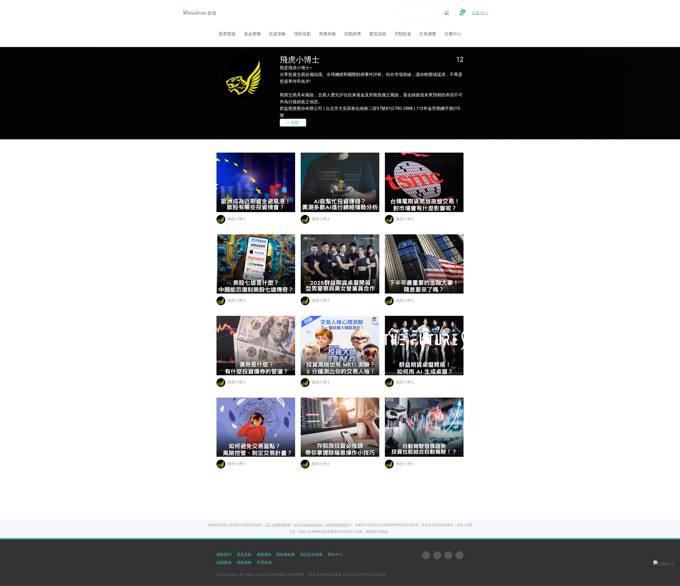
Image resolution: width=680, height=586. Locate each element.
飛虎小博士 (236, 219)
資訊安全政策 (311, 554)
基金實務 (252, 33)
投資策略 (277, 33)
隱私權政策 (285, 554)
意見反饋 (244, 554)
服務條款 (264, 554)
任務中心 (452, 33)
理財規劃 (302, 33)
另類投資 (402, 33)
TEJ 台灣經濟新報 (278, 525)
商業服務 (244, 562)
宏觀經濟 (352, 33)
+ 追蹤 (293, 122)
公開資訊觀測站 (337, 525)
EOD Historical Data (308, 525)
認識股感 (223, 562)
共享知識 (264, 562)
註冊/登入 (480, 13)
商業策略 (327, 33)
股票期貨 (227, 33)
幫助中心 (335, 554)
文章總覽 (427, 33)
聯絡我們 (223, 554)
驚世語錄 (377, 33)
